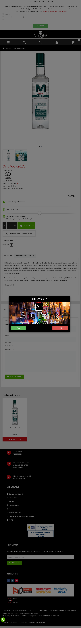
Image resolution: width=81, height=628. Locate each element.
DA (18, 328)
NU (60, 328)
